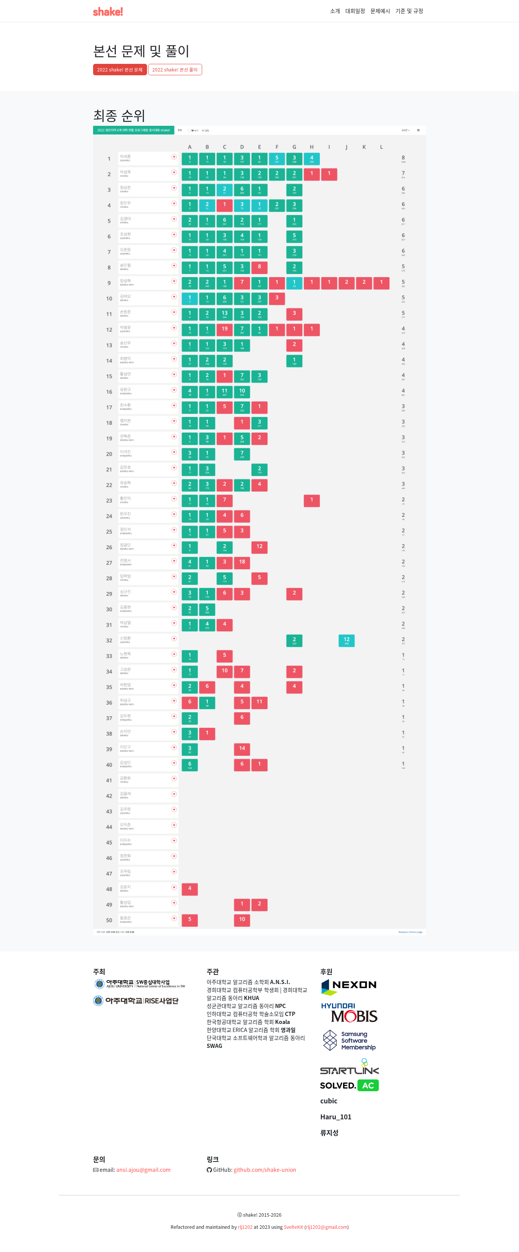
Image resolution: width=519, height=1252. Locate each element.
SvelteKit (293, 1226)
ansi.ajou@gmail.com (143, 1169)
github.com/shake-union (265, 1169)
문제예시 (380, 10)
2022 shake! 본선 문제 (119, 69)
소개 (335, 10)
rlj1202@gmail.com (326, 1226)
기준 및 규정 (409, 10)
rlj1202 (245, 1226)
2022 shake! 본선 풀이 (175, 69)
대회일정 (355, 10)
